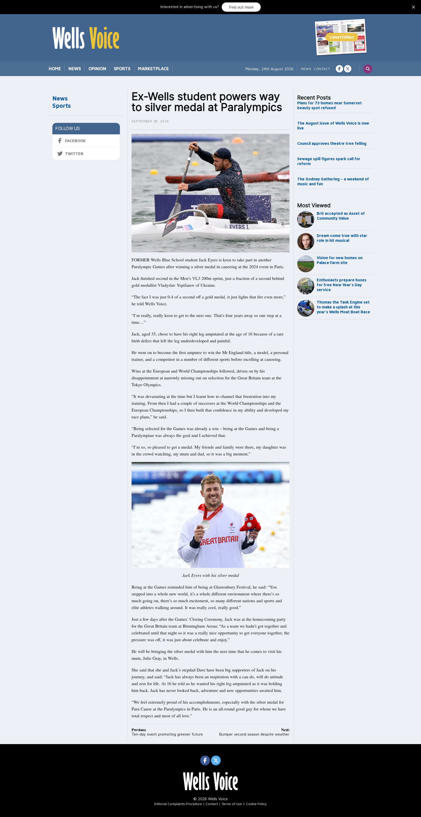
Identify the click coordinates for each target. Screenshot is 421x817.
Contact (322, 69)
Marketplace (153, 68)
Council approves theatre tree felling (331, 143)
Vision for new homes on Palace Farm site (340, 260)
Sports (122, 68)
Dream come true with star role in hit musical (342, 238)
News (74, 68)
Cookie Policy (256, 804)
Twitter (74, 153)
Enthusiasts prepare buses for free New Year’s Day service (341, 285)
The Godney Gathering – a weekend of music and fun (333, 181)
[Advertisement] (335, 402)
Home (55, 68)
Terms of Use (231, 804)
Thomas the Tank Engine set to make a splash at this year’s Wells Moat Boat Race (343, 307)
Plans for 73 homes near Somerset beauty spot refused (329, 105)
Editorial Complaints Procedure (178, 804)
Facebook (75, 140)
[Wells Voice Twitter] (347, 68)
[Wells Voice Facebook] (339, 68)
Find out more (241, 7)
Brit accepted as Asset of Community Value (341, 215)
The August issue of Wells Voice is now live (333, 125)
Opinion (97, 68)
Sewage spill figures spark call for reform (328, 161)
